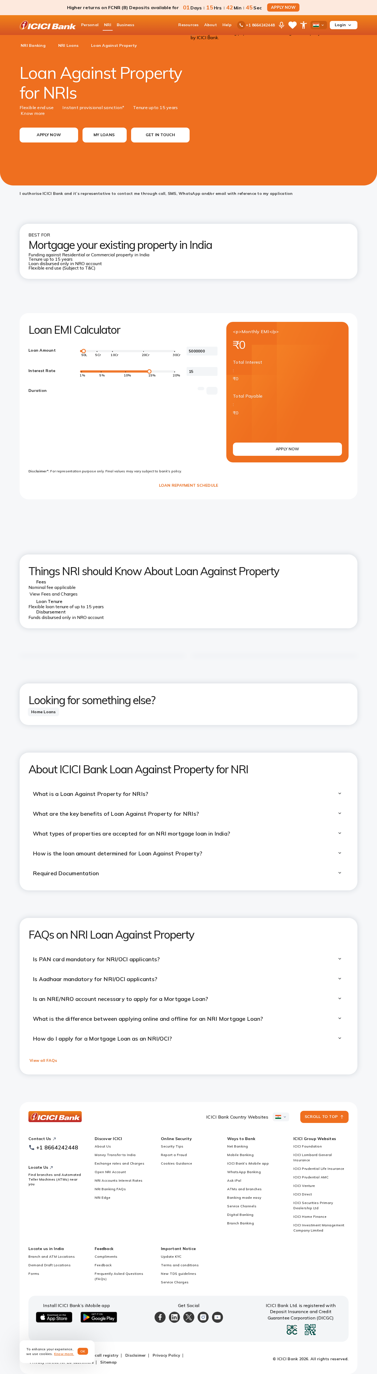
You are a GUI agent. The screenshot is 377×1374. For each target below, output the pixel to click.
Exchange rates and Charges (119, 1163)
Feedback (103, 1265)
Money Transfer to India (115, 1155)
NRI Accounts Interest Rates (119, 1180)
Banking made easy (244, 1197)
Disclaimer (135, 1355)
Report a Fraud (174, 1155)
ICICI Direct (302, 1194)
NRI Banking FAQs (110, 1189)
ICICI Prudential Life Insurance (318, 1168)
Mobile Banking (240, 1155)
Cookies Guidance (176, 1163)
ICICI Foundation (307, 1146)
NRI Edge (102, 1197)
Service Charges (175, 1282)
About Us (103, 1146)
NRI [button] (107, 24)
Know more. (64, 1354)
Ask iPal (234, 1180)
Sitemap (108, 1362)
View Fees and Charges (54, 594)
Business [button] (125, 24)
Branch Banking (240, 1223)
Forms (33, 1273)
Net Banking (237, 1146)
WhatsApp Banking (244, 1172)
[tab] (43, 712)
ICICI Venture (304, 1186)
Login (340, 24)
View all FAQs (43, 1060)
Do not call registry (99, 1355)
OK (83, 1351)
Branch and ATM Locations (51, 1256)
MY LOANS (104, 134)
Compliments (106, 1256)
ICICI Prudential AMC (310, 1177)
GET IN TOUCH (160, 134)
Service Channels (241, 1206)
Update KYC (171, 1256)
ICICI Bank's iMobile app (248, 1163)
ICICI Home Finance (309, 1216)
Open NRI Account (110, 1172)
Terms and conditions (180, 1265)
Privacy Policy (166, 1355)
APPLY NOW (283, 7)
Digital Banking (240, 1215)
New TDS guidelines (178, 1273)
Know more (33, 113)
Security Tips (172, 1146)
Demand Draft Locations (49, 1265)
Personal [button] (90, 24)
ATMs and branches (244, 1189)
